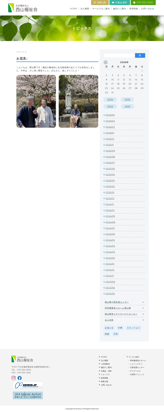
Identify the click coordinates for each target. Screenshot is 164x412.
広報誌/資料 (121, 2)
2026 (110, 99)
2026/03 (110, 121)
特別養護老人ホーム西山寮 (118, 308)
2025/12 (110, 139)
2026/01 (110, 133)
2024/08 (110, 222)
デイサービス (135, 371)
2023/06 (110, 288)
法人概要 (84, 9)
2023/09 (110, 282)
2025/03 (110, 180)
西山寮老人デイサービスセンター (121, 314)
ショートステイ (136, 364)
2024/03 (110, 252)
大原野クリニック (137, 374)
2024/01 (110, 264)
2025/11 (110, 145)
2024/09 (110, 216)
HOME (73, 9)
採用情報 (133, 9)
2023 (127, 106)
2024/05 (110, 240)
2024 (110, 106)
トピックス (105, 374)
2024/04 (110, 246)
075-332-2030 (145, 2)
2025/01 (110, 192)
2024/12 (110, 198)
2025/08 (110, 157)
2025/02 (110, 186)
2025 (127, 99)
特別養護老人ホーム (138, 360)
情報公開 (101, 2)
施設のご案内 (119, 9)
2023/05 (110, 294)
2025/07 (110, 163)
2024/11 (110, 204)
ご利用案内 (105, 364)
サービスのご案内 (101, 9)
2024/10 (110, 210)
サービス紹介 (134, 357)
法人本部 (109, 320)
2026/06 (110, 115)
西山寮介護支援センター (117, 302)
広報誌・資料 (106, 371)
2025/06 (110, 169)
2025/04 (110, 174)
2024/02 (110, 258)
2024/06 (110, 234)
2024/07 (110, 228)
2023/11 (110, 276)
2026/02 (110, 127)
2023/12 (110, 270)
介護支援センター (137, 367)
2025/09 (110, 151)
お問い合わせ (147, 9)
